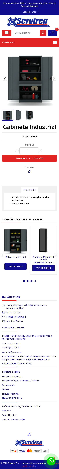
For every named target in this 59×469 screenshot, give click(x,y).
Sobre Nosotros (9, 415)
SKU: (24, 136)
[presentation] (5, 78)
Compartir (29, 167)
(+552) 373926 (13, 312)
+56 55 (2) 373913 (10, 347)
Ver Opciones (15, 266)
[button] (31, 12)
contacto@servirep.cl (16, 316)
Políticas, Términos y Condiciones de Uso (21, 406)
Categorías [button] (8, 42)
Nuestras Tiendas (14, 321)
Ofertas (5, 389)
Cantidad (29, 145)
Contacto (6, 410)
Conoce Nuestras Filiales (13, 419)
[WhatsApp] (29, 435)
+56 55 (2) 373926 (10, 343)
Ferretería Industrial (11, 371)
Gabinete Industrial (15, 257)
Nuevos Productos (10, 393)
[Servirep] (28, 22)
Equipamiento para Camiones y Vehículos (21, 380)
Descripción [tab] (29, 190)
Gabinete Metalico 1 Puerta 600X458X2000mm (43, 260)
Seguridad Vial (8, 385)
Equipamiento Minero (12, 376)
